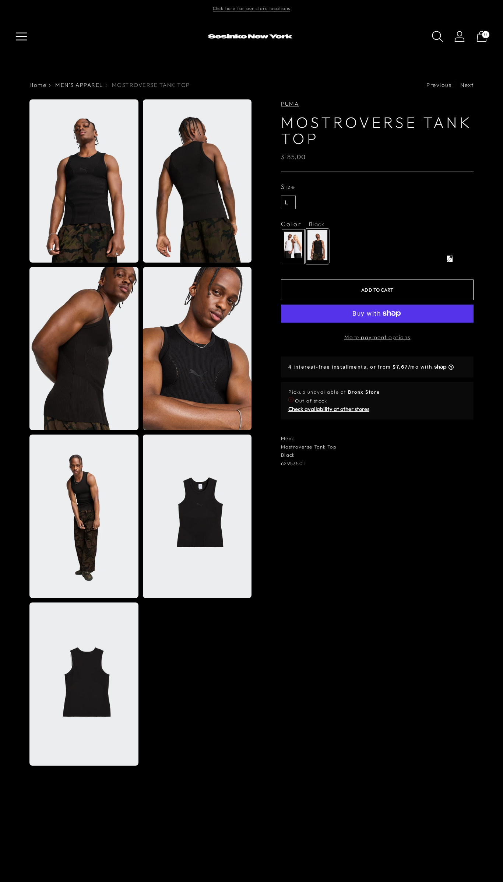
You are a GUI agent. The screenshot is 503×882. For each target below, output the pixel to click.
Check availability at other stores (328, 408)
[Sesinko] (251, 36)
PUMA (290, 103)
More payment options (377, 337)
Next (467, 84)
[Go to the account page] (459, 36)
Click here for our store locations (252, 8)
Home (37, 84)
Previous (438, 84)
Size (288, 186)
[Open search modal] (437, 36)
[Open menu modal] (21, 36)
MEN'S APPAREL (79, 84)
